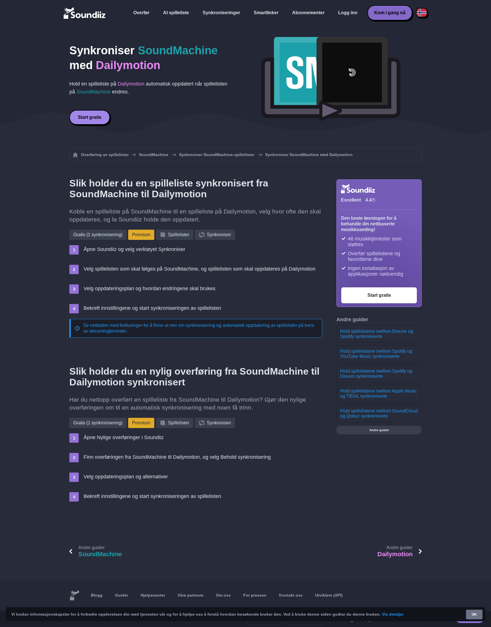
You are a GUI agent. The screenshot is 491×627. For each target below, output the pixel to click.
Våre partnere (190, 595)
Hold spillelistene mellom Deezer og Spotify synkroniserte (376, 334)
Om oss (223, 595)
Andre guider (379, 430)
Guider (121, 595)
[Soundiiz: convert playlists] (74, 595)
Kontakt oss (291, 595)
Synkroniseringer (221, 12)
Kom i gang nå (389, 12)
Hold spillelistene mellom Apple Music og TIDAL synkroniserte (378, 393)
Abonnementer (308, 12)
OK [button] (474, 614)
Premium (141, 234)
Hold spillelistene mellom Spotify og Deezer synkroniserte (376, 374)
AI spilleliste (176, 12)
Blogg (97, 595)
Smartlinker (266, 12)
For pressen (255, 595)
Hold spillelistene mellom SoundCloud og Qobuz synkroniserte (379, 413)
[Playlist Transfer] (85, 12)
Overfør (141, 12)
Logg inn (347, 12)
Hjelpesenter (153, 595)
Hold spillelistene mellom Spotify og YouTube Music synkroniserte (376, 354)
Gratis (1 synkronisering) (97, 234)
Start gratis (89, 117)
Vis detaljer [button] (392, 614)
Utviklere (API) (329, 595)
